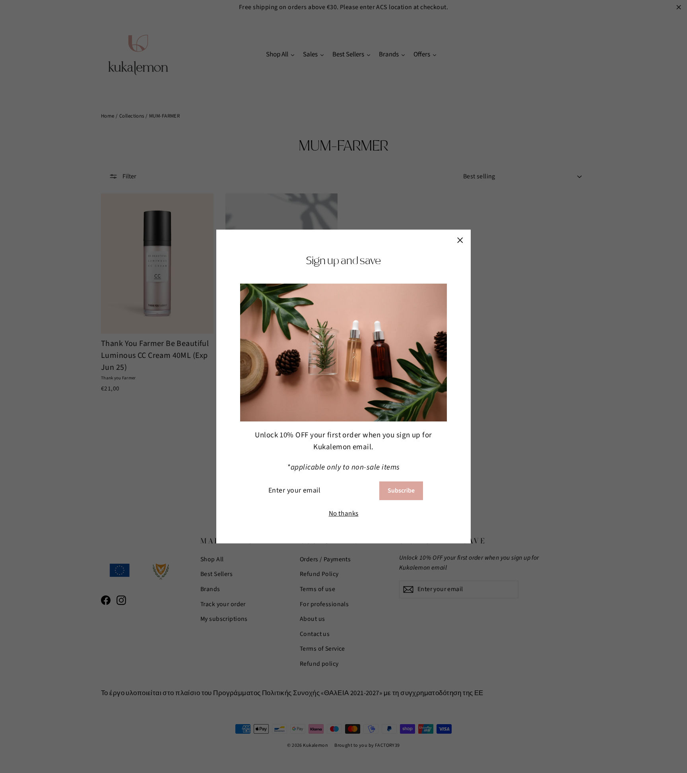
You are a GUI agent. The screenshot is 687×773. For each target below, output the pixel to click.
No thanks (344, 513)
